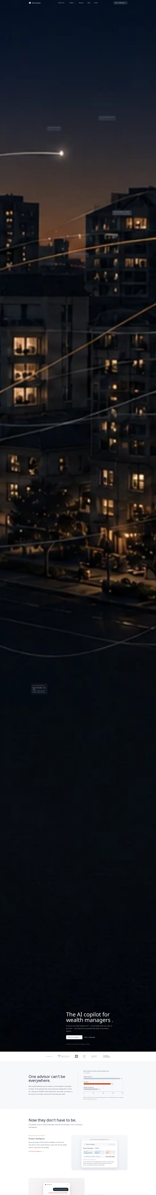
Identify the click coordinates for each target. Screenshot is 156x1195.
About (88, 2)
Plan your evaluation (73, 1037)
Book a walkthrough (119, 2)
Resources (81, 2)
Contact (96, 2)
